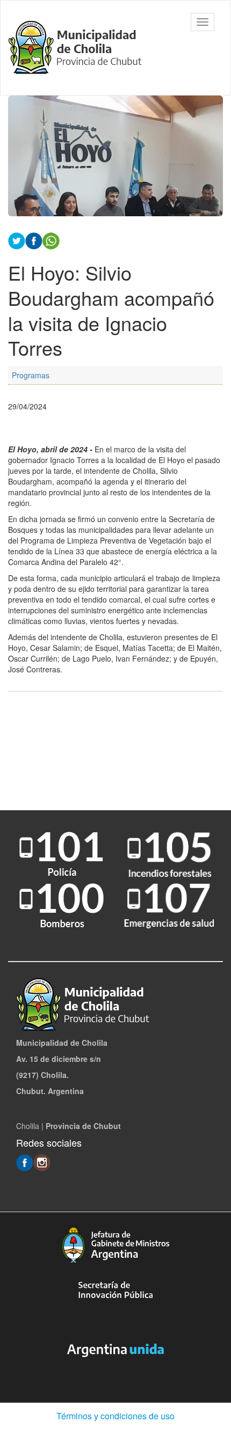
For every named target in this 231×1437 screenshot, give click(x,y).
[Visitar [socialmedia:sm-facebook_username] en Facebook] (33, 239)
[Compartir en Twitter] (16, 239)
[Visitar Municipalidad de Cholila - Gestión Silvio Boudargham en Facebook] (24, 1161)
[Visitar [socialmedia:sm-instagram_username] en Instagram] (41, 1161)
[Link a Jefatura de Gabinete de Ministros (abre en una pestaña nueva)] (115, 1244)
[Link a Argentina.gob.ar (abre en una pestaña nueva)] (115, 1350)
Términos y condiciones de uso (115, 1416)
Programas (30, 375)
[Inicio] (78, 48)
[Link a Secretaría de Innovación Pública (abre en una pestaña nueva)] (115, 1289)
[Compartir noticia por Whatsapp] (51, 239)
